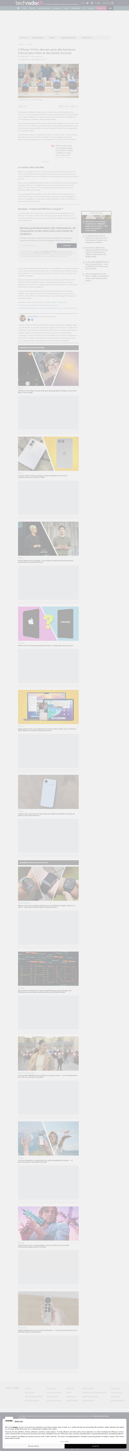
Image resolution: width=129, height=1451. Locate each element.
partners (15, 1427)
